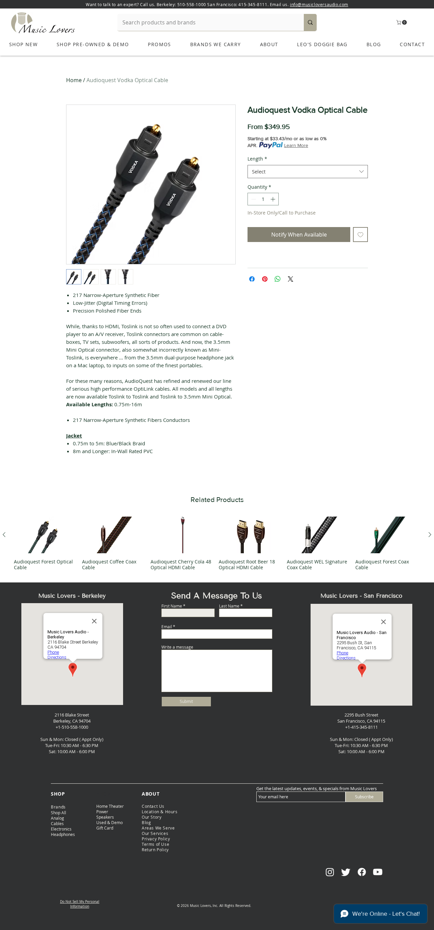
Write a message (177, 647)
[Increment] (273, 199)
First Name (171, 606)
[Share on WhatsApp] (278, 279)
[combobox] (308, 171)
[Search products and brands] (310, 22)
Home (74, 80)
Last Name (229, 606)
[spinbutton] (263, 199)
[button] (402, 22)
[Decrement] (253, 199)
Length (257, 158)
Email (166, 627)
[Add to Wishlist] (360, 234)
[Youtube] (377, 872)
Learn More (296, 145)
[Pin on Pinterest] (265, 279)
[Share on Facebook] (252, 279)
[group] (217, 543)
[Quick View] (46, 535)
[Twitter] (345, 872)
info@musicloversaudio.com (319, 4)
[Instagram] (329, 872)
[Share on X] (291, 279)
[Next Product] (430, 535)
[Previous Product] (4, 535)
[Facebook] (361, 872)
